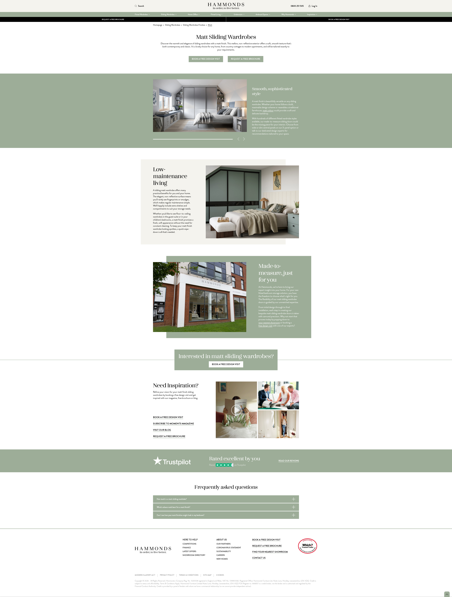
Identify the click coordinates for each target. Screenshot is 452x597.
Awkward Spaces (262, 14)
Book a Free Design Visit (168, 417)
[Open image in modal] (278, 395)
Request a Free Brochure (113, 19)
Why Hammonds (287, 14)
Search (141, 6)
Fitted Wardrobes (141, 14)
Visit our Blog (162, 430)
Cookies (220, 575)
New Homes (222, 559)
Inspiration (311, 14)
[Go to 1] (193, 139)
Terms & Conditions (188, 575)
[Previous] (238, 139)
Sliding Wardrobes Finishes (194, 24)
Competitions (189, 544)
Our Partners (223, 544)
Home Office (193, 14)
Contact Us (259, 557)
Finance (187, 547)
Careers (220, 555)
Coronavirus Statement (228, 547)
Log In (314, 6)
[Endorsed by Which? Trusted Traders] (307, 546)
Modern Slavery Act (145, 575)
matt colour (268, 110)
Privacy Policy (167, 575)
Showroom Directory (194, 555)
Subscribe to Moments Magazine (173, 423)
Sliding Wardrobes (168, 14)
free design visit (265, 325)
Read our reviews (288, 460)
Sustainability (223, 551)
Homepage (157, 24)
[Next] (244, 139)
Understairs (238, 14)
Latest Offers (189, 551)
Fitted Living (215, 14)
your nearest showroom (269, 322)
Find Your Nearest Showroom (270, 551)
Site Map (207, 575)
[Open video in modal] (236, 410)
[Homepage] (226, 6)
